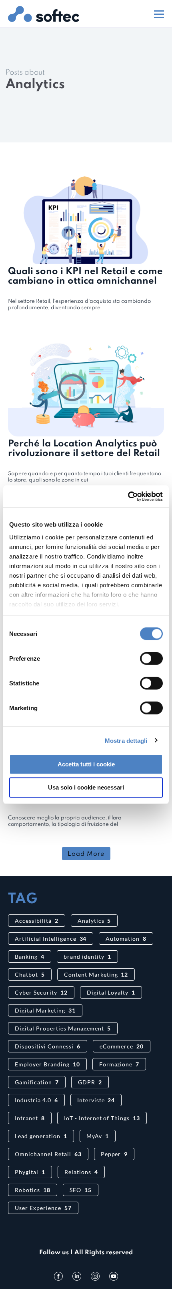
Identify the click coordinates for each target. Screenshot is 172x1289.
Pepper (114, 1154)
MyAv (97, 1136)
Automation (126, 938)
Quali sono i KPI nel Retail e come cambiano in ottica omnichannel (85, 276)
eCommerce (122, 1046)
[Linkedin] (76, 1276)
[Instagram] (95, 1276)
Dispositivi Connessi (47, 1046)
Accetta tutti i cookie (86, 764)
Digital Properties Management (63, 1028)
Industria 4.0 (36, 1100)
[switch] (151, 658)
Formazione (119, 1064)
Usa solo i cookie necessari (86, 787)
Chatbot (30, 974)
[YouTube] (113, 1276)
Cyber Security (41, 992)
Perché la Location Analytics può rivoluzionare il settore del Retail (84, 448)
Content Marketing (96, 974)
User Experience (43, 1207)
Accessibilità (36, 920)
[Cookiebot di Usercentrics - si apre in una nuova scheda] (128, 496)
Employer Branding (47, 1064)
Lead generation (41, 1136)
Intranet (30, 1118)
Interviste (96, 1100)
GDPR (90, 1082)
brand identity (87, 956)
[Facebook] (58, 1276)
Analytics (94, 920)
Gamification (37, 1082)
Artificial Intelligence (50, 938)
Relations (81, 1172)
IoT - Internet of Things (102, 1118)
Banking (29, 956)
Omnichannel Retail (48, 1154)
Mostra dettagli (126, 740)
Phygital (30, 1172)
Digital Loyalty (111, 992)
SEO (81, 1189)
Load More (86, 854)
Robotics (32, 1189)
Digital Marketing (45, 1010)
